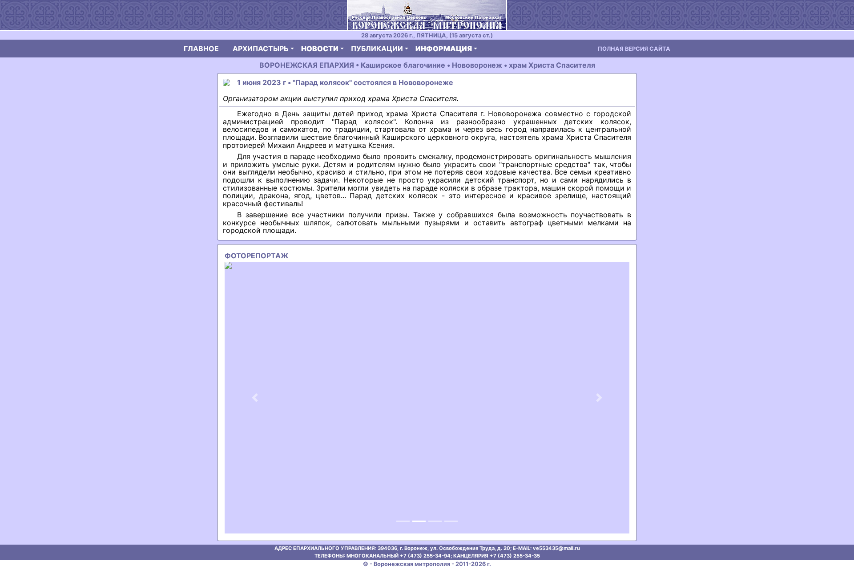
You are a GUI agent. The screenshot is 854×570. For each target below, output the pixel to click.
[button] (255, 397)
